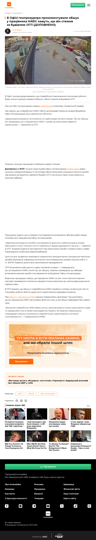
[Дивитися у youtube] (48, 506)
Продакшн (39, 489)
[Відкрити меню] (88, 5)
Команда (9, 489)
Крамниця (69, 484)
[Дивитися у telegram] (34, 506)
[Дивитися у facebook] (6, 506)
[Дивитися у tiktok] (75, 506)
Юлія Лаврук (17, 30)
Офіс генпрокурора (47, 394)
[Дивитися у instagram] (20, 506)
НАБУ (20, 394)
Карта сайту (70, 498)
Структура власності (16, 498)
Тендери (38, 498)
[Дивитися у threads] (89, 506)
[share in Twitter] (21, 400)
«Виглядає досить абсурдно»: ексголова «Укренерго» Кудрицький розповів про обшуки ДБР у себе (48, 382)
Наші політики (71, 494)
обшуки (31, 394)
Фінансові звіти (72, 489)
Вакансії (38, 494)
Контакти (10, 494)
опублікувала (72, 169)
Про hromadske (13, 484)
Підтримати (78, 5)
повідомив (45, 106)
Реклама (38, 484)
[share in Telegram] (25, 400)
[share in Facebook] (17, 400)
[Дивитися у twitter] (62, 506)
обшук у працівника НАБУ (22, 297)
